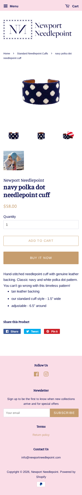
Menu (13, 6)
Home (6, 53)
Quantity (9, 216)
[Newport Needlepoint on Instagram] (46, 375)
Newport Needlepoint (44, 472)
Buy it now (41, 258)
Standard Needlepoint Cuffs (32, 53)
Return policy (41, 434)
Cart (75, 6)
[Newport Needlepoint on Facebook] (36, 375)
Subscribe (64, 413)
